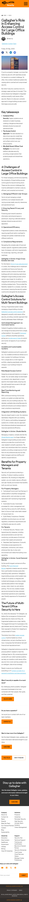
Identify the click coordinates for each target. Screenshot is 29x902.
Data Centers (5, 840)
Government (5, 844)
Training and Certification (18, 843)
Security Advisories (20, 850)
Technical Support (20, 840)
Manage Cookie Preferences (19, 859)
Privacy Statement (12, 890)
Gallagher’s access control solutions (12, 312)
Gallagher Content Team (9, 44)
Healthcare (4, 842)
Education (4, 838)
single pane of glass (15, 338)
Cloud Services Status (19, 855)
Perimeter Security (20, 819)
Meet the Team (5, 823)
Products (17, 815)
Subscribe (14, 802)
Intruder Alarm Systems (19, 824)
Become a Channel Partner (20, 847)
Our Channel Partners (7, 826)
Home (4, 15)
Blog (10, 15)
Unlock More (8, 699)
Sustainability (5, 832)
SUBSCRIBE (7, 747)
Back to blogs (19, 758)
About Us (4, 815)
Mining (3, 849)
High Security (19, 821)
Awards (3, 821)
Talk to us (7, 758)
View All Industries (6, 851)
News (3, 819)
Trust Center (18, 852)
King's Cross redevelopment (19, 264)
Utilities (3, 847)
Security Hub (18, 838)
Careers (3, 828)
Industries (17, 817)
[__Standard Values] (2, 868)
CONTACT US (7, 721)
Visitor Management (21, 827)
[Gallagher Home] (8, 3)
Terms (20, 890)
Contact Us (4, 817)
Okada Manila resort (7, 437)
